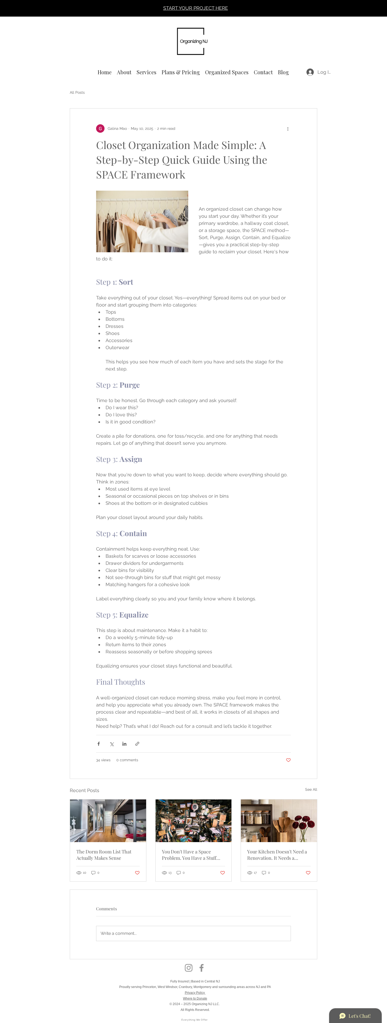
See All (311, 789)
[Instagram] (188, 968)
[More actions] (288, 128)
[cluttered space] (194, 820)
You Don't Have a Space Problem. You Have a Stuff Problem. (189, 854)
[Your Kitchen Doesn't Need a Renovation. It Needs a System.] (279, 820)
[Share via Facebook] (98, 743)
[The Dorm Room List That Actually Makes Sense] (108, 820)
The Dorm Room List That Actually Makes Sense (103, 854)
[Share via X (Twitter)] (111, 743)
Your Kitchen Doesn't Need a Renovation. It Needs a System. (277, 854)
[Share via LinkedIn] (124, 743)
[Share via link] (137, 743)
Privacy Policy (195, 993)
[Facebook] (201, 968)
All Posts (77, 92)
